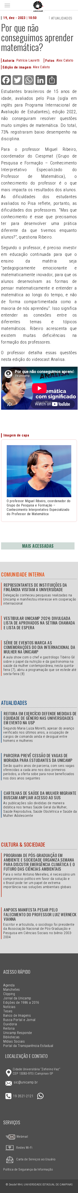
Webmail (22, 1137)
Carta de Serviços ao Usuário (35, 1159)
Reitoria (9, 1028)
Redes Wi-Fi (24, 1148)
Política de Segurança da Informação (28, 1169)
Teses (7, 1011)
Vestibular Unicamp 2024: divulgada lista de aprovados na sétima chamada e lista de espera (39, 622)
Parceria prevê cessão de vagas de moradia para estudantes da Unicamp (38, 757)
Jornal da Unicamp (17, 998)
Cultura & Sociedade (23, 844)
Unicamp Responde (17, 1033)
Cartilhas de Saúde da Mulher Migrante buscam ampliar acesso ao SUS (40, 795)
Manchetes (11, 990)
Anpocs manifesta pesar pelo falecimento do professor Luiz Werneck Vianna (40, 914)
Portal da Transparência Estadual (28, 1046)
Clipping (9, 994)
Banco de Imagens (17, 1015)
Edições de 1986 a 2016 (21, 1002)
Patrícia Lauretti (28, 60)
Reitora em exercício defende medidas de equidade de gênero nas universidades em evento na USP (40, 718)
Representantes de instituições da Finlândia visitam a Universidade (35, 587)
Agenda (9, 985)
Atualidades (61, 18)
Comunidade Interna (22, 574)
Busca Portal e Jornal (19, 1020)
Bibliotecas (11, 1037)
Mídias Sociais (14, 1041)
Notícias (9, 1007)
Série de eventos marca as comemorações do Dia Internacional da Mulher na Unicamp (39, 647)
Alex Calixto (64, 60)
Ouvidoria (10, 1024)
